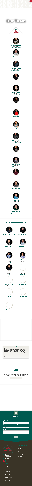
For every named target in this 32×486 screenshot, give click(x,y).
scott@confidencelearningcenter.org (16, 142)
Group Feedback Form (21, 454)
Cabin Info (19, 448)
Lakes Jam (6, 468)
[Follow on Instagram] (5, 461)
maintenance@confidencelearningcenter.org (16, 202)
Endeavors (19, 451)
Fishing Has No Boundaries (8, 471)
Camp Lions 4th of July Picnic (8, 469)
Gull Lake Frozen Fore (7, 482)
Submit (16, 436)
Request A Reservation (16, 378)
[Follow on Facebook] (4, 461)
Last (17, 424)
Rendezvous (20, 453)
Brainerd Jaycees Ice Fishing (8, 477)
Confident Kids (20, 456)
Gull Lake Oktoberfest (7, 474)
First (4, 424)
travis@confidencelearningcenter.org (16, 47)
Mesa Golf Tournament (7, 480)
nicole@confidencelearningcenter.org (16, 94)
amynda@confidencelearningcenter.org (16, 70)
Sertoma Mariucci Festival (8, 466)
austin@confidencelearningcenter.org (16, 166)
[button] (31, 1)
